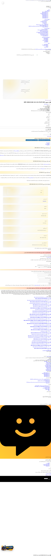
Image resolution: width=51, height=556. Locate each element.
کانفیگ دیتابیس (46, 39)
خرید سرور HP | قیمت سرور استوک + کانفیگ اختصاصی (42, 385)
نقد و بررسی (47, 142)
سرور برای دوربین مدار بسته (44, 33)
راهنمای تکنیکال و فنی (45, 44)
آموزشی (47, 46)
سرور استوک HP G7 (45, 16)
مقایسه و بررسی (45, 45)
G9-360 (48, 350)
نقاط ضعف (49, 275)
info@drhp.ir (45, 361)
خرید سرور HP (2, 155)
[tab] (24, 142)
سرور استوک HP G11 (45, 12)
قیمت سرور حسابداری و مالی (44, 31)
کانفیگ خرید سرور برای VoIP (44, 30)
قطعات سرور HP (47, 19)
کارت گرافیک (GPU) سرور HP (44, 25)
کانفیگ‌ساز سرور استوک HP (45, 37)
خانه (48, 9)
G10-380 (46, 350)
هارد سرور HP (43, 49)
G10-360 (44, 350)
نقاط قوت (49, 274)
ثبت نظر (50, 295)
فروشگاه (48, 10)
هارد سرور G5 (44, 22)
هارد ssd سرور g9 (31, 177)
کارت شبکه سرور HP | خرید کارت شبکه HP (42, 24)
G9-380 (50, 350)
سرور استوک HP (47, 11)
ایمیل (50, 280)
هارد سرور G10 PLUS (43, 21)
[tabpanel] (25, 479)
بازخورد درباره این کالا (48, 100)
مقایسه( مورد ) (48, 356)
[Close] (3, 3)
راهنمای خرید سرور (46, 28)
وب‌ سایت (49, 282)
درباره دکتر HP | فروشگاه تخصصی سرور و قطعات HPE (42, 386)
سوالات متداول (47, 389)
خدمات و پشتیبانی (47, 388)
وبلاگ (48, 43)
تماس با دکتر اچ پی (47, 387)
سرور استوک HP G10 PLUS (44, 13)
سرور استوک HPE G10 (45, 14)
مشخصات (48, 143)
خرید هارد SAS (43, 168)
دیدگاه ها (48, 144)
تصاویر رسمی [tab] (45, 478)
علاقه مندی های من (48, 473)
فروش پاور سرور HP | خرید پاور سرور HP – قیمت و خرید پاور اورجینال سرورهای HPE (38, 382)
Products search (48, 1)
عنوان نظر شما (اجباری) (47, 272)
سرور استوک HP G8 (45, 15)
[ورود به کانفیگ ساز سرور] (7, 548)
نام (50, 279)
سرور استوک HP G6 (45, 17)
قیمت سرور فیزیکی (46, 164)
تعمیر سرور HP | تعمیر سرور (44, 34)
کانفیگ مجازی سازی (45, 40)
